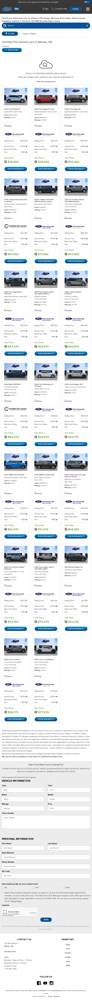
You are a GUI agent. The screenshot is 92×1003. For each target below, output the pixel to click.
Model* (51, 795)
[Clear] (32, 34)
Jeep (68, 961)
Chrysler (68, 953)
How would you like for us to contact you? (20, 884)
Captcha (5, 905)
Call (5, 887)
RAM (68, 965)
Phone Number (8, 862)
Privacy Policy (16, 901)
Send (46, 920)
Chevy (67, 944)
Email (67, 887)
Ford (68, 949)
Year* (50, 785)
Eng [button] (86, 2)
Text (37, 887)
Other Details (8, 813)
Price (50, 804)
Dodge (68, 957)
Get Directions (10, 951)
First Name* (7, 843)
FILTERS (11, 34)
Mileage (5, 804)
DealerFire (43, 990)
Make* (4, 795)
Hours (75, 9)
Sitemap (56, 996)
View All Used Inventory (46, 81)
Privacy (50, 996)
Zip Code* (6, 871)
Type (4, 785)
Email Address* (8, 853)
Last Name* (53, 843)
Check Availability (16, 169)
